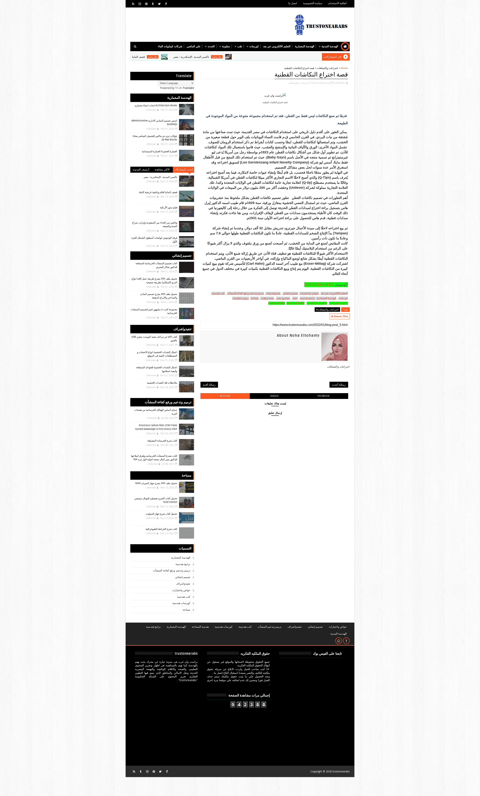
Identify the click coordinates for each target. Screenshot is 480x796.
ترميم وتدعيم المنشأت (269, 626)
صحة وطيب (267, 298)
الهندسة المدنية (330, 46)
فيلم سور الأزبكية (168, 207)
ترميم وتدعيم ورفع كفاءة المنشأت (245, 293)
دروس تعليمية (241, 298)
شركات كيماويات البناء (170, 46)
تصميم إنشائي (182, 577)
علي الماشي (193, 46)
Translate (188, 88)
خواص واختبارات (309, 293)
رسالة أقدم (209, 384)
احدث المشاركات (183, 169)
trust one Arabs (295, 303)
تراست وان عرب (338, 303)
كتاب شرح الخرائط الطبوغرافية (161, 529)
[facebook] (166, 4)
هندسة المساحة (200, 626)
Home (344, 68)
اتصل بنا (292, 3)
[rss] (133, 4)
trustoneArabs (276, 303)
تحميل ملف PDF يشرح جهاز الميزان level (156, 483)
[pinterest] (146, 4)
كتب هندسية (218, 293)
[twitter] (159, 4)
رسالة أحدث (339, 384)
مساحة (255, 298)
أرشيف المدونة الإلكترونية (141, 170)
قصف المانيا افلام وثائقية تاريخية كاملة (160, 56)
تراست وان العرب (317, 303)
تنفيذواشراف (273, 293)
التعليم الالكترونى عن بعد (276, 46)
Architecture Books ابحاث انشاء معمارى (156, 105)
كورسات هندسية (181, 603)
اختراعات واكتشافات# (327, 309)
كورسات (254, 46)
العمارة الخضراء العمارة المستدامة (159, 151)
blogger (225, 395)
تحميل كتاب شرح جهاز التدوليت (161, 513)
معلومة (226, 46)
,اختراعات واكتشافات (299, 83)
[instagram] (139, 4)
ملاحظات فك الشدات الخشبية (162, 382)
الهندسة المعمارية (304, 46)
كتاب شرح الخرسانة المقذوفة (162, 440)
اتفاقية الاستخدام (337, 3)
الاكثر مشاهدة (162, 169)
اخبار (295, 298)
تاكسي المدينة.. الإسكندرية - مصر (227, 56)
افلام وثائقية (253, 56)
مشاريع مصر (283, 298)
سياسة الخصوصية (312, 3)
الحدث (211, 46)
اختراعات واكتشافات (327, 68)
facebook (323, 395)
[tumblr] (153, 4)
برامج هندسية (307, 298)
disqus (274, 395)
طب (239, 46)
